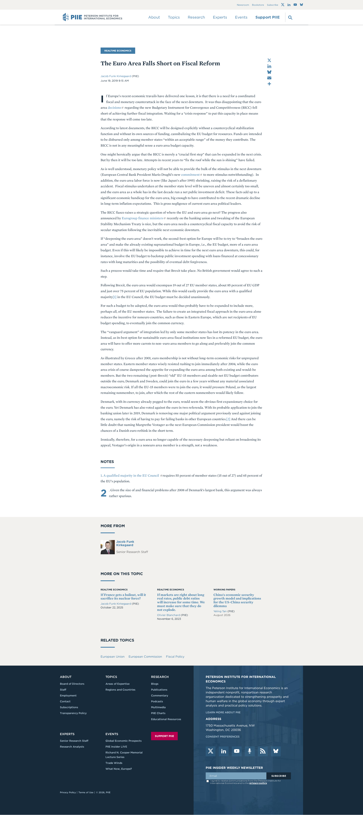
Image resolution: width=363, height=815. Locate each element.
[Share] (269, 84)
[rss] (263, 751)
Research (160, 677)
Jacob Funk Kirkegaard (116, 76)
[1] (114, 297)
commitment (190, 174)
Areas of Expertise (117, 683)
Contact (65, 701)
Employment (68, 695)
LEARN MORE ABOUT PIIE (223, 712)
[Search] (290, 17)
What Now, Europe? (118, 768)
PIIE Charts (158, 713)
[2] (228, 419)
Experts (67, 734)
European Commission (145, 656)
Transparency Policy (73, 713)
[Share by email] (269, 78)
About (65, 677)
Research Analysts (72, 746)
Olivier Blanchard (169, 615)
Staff (63, 689)
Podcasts (157, 701)
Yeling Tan (220, 611)
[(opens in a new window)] (282, 5)
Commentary (159, 695)
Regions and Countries (120, 689)
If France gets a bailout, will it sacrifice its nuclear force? (123, 596)
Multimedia (158, 707)
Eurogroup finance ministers (142, 218)
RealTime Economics (117, 50)
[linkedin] (224, 751)
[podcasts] (250, 751)
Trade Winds (113, 762)
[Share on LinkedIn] (269, 66)
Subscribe (272, 4)
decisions (114, 107)
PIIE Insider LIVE (116, 746)
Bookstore (258, 4)
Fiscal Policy (175, 656)
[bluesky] (276, 751)
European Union (113, 656)
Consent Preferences (223, 736)
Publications (159, 689)
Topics (111, 677)
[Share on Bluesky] (269, 72)
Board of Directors (72, 683)
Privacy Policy (68, 792)
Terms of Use (85, 792)
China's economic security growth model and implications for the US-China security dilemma (237, 600)
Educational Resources (166, 719)
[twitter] (211, 751)
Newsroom (243, 4)
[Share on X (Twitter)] (269, 60)
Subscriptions (69, 707)
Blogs (154, 683)
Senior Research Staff (74, 740)
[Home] (92, 17)
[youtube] (237, 751)
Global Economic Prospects (123, 740)
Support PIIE (267, 17)
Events (241, 17)
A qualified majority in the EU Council (131, 475)
